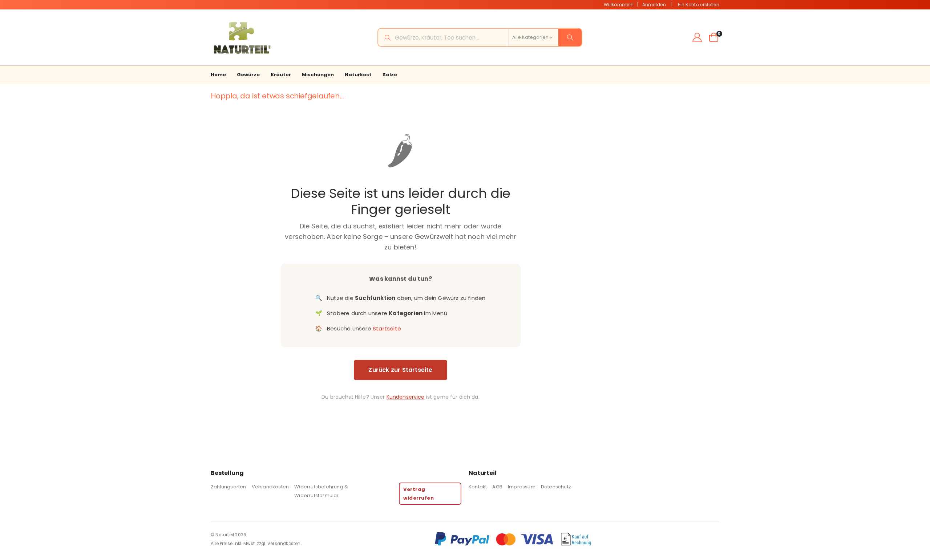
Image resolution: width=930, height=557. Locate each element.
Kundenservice (406, 397)
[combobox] (480, 37)
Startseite (387, 328)
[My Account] (697, 37)
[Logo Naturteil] (241, 37)
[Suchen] (570, 37)
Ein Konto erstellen (698, 4)
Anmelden (654, 4)
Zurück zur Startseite (400, 370)
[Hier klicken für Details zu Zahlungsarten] (576, 539)
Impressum (521, 486)
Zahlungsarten (228, 486)
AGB (497, 486)
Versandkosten (270, 486)
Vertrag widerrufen (418, 493)
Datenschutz (556, 486)
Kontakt (478, 486)
